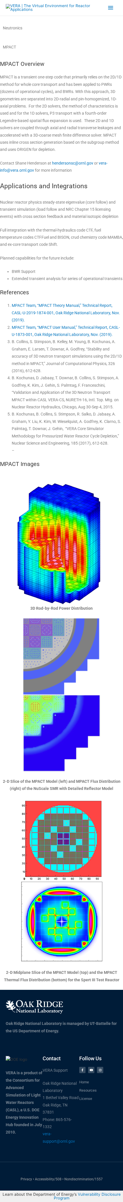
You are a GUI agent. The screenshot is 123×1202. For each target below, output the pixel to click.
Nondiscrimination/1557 (83, 1179)
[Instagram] (100, 1070)
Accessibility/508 (48, 1179)
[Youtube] (91, 1070)
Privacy (26, 1179)
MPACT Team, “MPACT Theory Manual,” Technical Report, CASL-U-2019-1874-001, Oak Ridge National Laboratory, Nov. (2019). (66, 312)
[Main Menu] (110, 8)
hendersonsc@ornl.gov (72, 163)
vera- (103, 163)
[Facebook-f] (82, 1070)
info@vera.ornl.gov (17, 170)
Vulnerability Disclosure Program (87, 1196)
